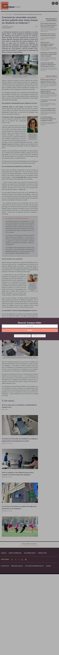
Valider (29, 330)
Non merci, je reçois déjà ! (22, 336)
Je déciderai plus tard (38, 336)
